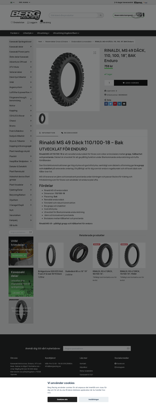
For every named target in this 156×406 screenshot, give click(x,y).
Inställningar (94, 399)
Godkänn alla (62, 399)
